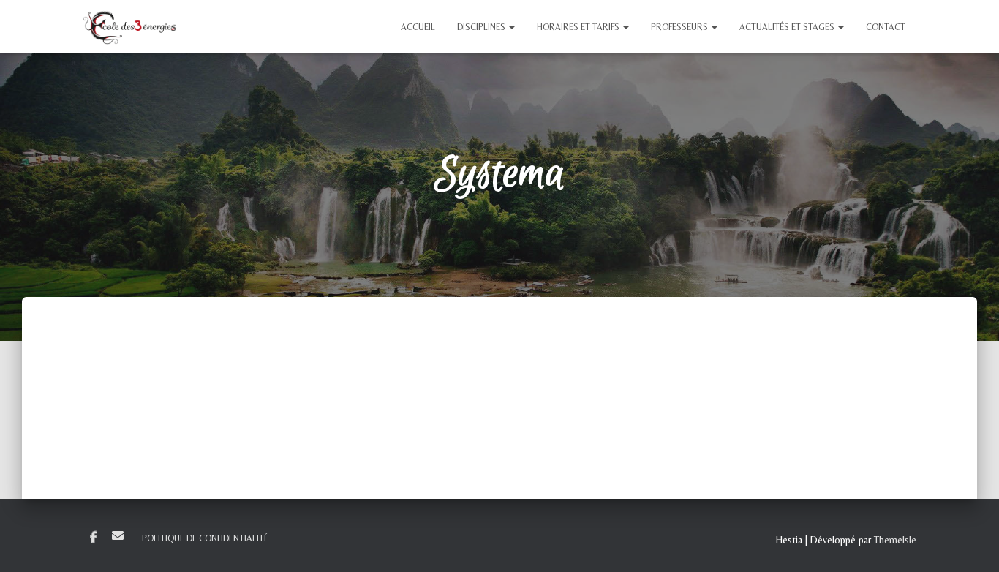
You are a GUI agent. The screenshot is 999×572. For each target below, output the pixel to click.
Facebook (94, 537)
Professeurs (680, 27)
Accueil (418, 27)
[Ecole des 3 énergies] (129, 26)
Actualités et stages (788, 27)
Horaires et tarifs (579, 27)
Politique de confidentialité (205, 538)
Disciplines (482, 27)
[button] (511, 27)
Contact (885, 27)
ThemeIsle (895, 540)
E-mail (118, 535)
